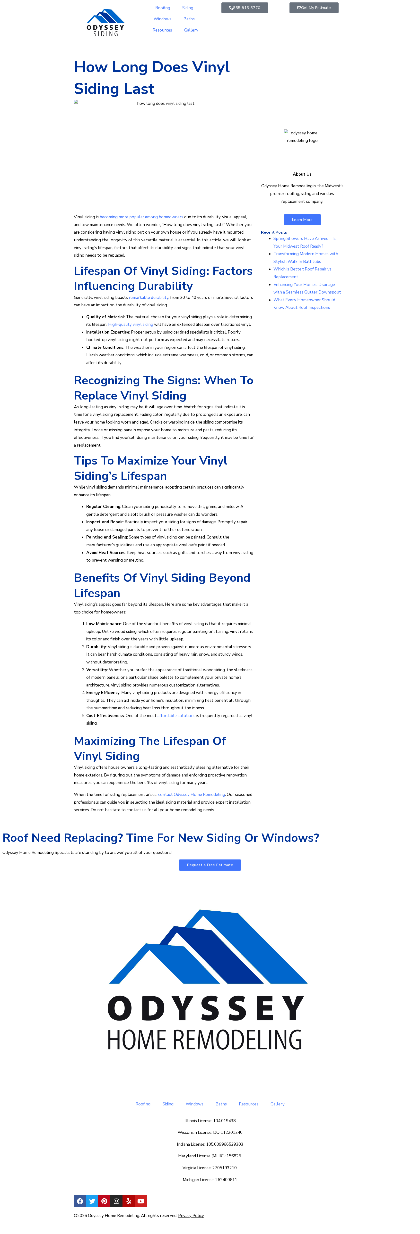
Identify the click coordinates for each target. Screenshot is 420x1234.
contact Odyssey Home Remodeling (191, 794)
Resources (162, 30)
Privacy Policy (191, 1215)
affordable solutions (176, 716)
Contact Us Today (293, 110)
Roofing (162, 8)
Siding (187, 8)
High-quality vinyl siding (130, 324)
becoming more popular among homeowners (141, 217)
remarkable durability (148, 297)
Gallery (191, 30)
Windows (162, 19)
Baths (189, 19)
